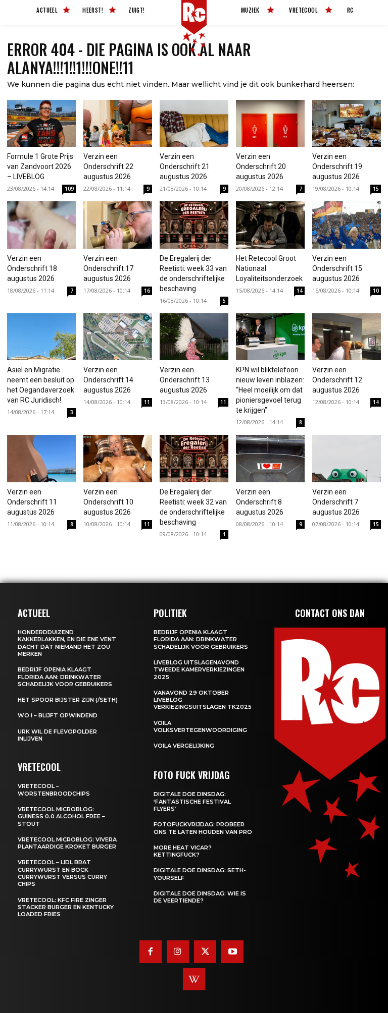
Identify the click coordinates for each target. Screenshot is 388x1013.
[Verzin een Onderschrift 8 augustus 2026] (270, 458)
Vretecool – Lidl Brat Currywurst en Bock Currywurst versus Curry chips (62, 873)
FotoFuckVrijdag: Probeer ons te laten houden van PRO (203, 828)
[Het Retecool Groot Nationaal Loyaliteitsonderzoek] (270, 225)
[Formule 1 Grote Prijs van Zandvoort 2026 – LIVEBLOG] (41, 123)
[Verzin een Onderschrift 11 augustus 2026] (41, 458)
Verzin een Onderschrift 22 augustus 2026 (108, 166)
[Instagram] (178, 951)
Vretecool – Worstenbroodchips (54, 789)
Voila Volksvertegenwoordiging (200, 726)
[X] (205, 951)
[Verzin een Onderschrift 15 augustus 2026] (346, 225)
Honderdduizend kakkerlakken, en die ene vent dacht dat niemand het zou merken (67, 643)
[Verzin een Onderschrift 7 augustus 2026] (346, 458)
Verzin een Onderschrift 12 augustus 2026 (337, 380)
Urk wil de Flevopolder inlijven (57, 735)
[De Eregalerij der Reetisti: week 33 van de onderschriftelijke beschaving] (194, 225)
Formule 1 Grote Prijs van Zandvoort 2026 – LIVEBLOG (40, 166)
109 (69, 188)
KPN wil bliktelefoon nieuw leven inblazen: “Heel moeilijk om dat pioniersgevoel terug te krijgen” (270, 390)
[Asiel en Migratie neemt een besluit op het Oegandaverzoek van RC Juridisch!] (41, 337)
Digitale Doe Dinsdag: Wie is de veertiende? (200, 897)
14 (300, 290)
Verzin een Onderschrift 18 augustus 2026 (32, 268)
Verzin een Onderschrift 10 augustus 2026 (108, 502)
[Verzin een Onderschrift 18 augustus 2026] (41, 225)
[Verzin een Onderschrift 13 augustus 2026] (194, 337)
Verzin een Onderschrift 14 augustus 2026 (108, 380)
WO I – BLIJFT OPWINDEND (58, 715)
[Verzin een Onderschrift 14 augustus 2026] (117, 337)
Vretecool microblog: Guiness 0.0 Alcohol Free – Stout (61, 816)
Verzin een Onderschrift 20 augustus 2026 (261, 166)
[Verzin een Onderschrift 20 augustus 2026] (270, 123)
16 (147, 290)
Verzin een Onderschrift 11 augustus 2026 (32, 502)
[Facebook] (150, 951)
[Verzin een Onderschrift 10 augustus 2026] (117, 458)
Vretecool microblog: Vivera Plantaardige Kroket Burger (67, 843)
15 (376, 188)
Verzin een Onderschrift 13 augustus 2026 (185, 380)
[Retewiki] (194, 979)
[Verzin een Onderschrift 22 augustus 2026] (117, 123)
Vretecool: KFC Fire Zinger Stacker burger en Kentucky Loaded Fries (66, 907)
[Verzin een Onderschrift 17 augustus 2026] (117, 225)
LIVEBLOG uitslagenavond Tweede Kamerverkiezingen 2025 (199, 670)
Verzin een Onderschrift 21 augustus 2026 (185, 166)
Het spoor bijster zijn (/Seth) (68, 699)
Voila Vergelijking (184, 745)
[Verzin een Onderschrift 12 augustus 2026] (346, 337)
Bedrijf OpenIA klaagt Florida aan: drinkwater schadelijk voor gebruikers (65, 677)
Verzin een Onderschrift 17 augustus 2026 (108, 268)
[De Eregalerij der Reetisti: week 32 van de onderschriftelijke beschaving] (194, 458)
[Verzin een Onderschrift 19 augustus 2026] (346, 123)
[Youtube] (232, 951)
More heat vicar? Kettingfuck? (183, 851)
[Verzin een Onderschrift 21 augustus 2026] (194, 123)
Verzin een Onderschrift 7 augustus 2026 (336, 502)
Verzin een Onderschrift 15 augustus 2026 (337, 268)
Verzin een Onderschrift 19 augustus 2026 (337, 166)
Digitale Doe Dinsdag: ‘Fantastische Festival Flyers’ (192, 801)
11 (147, 402)
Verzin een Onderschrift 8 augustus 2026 (259, 502)
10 (376, 290)
